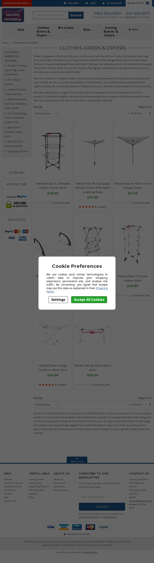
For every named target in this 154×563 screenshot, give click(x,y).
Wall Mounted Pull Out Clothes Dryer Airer (15, 104)
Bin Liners (66, 28)
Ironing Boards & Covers (111, 31)
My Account (114, 3)
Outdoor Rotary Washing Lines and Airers (16, 70)
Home (5, 42)
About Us (58, 479)
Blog (31, 497)
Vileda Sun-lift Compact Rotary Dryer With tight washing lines (92, 188)
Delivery (73, 3)
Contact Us (10, 490)
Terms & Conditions (89, 517)
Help (93, 3)
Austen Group (90, 552)
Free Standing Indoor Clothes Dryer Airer (15, 118)
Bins (87, 29)
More (135, 29)
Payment (33, 493)
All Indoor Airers (12, 82)
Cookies (8, 493)
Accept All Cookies (89, 299)
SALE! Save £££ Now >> (16, 3)
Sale (20, 29)
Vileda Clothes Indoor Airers (15, 92)
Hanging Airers (18, 151)
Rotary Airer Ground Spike (14, 144)
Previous (135, 113)
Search (76, 15)
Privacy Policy (61, 490)
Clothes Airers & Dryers (43, 31)
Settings (58, 299)
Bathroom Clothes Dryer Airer (13, 132)
